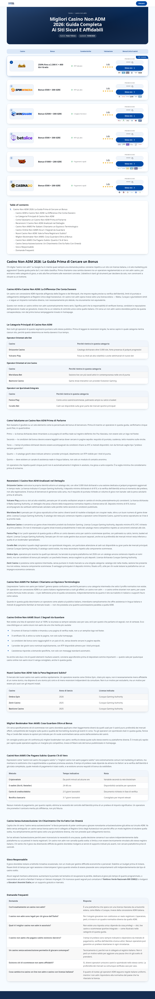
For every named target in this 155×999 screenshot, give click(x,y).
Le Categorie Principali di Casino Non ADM (35, 216)
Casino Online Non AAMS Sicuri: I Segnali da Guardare (40, 230)
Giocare (141, 3)
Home (70, 13)
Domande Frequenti (25, 250)
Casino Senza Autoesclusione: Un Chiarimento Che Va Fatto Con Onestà (48, 243)
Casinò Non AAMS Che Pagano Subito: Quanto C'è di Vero (42, 240)
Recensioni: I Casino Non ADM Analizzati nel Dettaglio (40, 223)
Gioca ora (128, 68)
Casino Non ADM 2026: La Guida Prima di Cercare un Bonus (40, 209)
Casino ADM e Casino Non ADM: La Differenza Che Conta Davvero (45, 213)
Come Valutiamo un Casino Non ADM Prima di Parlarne (41, 219)
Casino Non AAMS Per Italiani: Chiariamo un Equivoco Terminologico (47, 226)
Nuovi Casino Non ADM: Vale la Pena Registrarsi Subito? (41, 233)
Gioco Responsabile (25, 247)
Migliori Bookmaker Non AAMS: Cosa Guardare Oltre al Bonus (44, 236)
